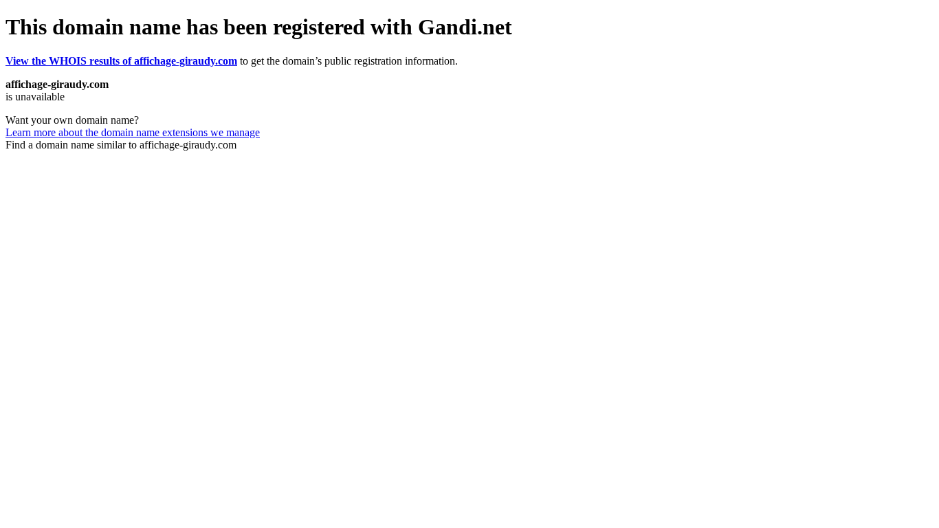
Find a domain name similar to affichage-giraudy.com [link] (120, 145)
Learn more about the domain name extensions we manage (132, 132)
